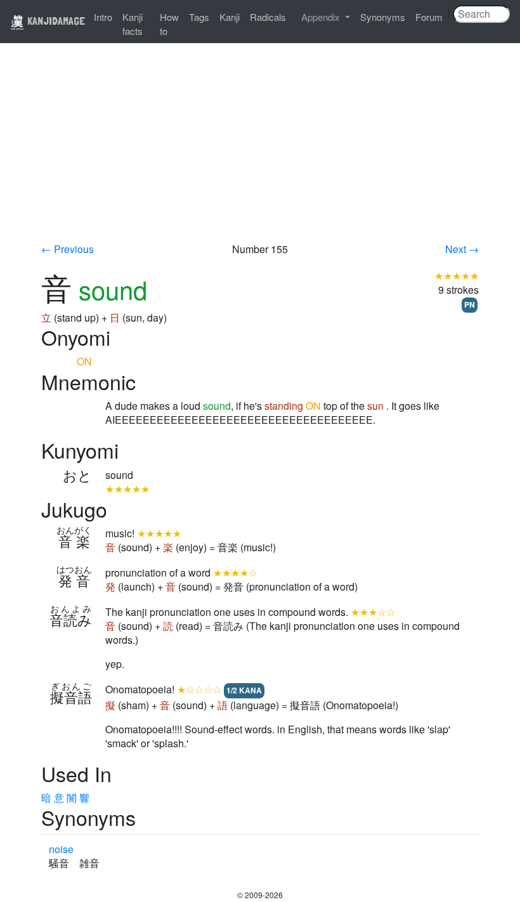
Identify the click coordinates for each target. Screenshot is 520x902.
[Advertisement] (260, 147)
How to (169, 23)
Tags (199, 16)
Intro (103, 16)
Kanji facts (132, 23)
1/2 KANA (244, 690)
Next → (462, 249)
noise (61, 849)
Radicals (268, 16)
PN (469, 304)
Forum (429, 16)
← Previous (67, 249)
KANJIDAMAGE (55, 20)
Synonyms (382, 16)
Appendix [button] (321, 16)
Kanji (229, 16)
